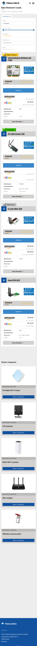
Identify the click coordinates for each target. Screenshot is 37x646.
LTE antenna (8, 426)
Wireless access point (12, 534)
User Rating (5, 34)
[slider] (3, 30)
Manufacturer (6, 40)
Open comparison (18, 397)
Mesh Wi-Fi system (11, 462)
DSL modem (8, 498)
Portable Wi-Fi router (11, 390)
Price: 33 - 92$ (6, 28)
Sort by (4, 20)
